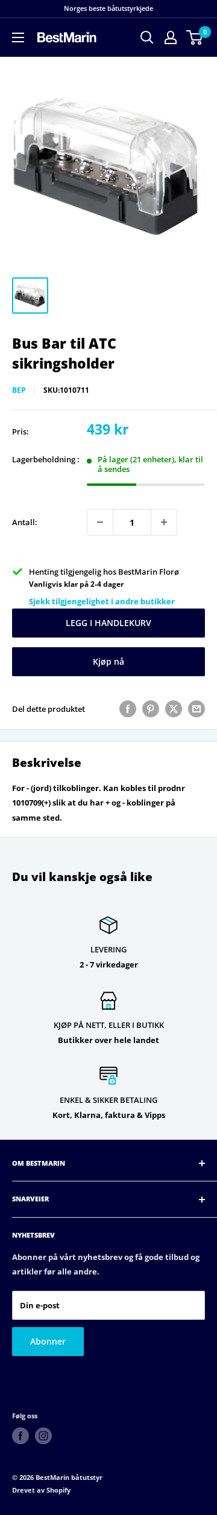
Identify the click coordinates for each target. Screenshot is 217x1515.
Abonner (48, 1341)
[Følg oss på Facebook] (20, 1435)
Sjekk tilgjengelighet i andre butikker (102, 601)
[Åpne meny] (18, 37)
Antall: (24, 522)
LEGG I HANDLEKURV (108, 622)
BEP (19, 390)
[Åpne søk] (147, 37)
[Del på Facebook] (127, 708)
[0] (195, 37)
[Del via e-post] (196, 708)
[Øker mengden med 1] (164, 522)
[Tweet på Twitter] (173, 708)
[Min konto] (171, 37)
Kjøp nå (108, 661)
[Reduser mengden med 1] (100, 522)
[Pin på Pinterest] (150, 708)
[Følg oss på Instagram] (43, 1435)
